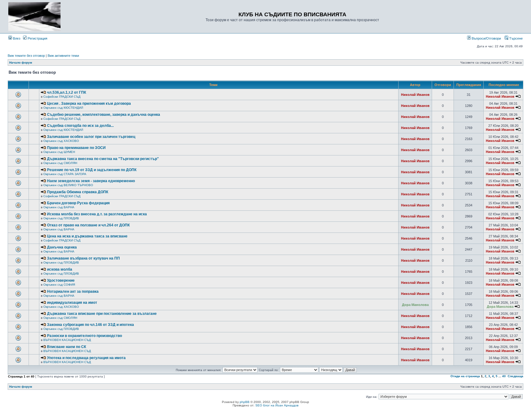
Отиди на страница (465, 376)
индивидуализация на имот (72, 302)
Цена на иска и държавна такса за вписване (87, 236)
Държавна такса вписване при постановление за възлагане (102, 313)
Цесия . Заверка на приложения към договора (89, 103)
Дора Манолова (415, 305)
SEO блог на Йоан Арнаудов (276, 405)
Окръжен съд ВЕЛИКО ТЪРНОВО (68, 185)
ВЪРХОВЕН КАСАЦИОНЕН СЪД (67, 340)
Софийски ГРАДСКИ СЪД (62, 96)
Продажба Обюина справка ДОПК (77, 192)
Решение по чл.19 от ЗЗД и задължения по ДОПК (91, 170)
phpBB (245, 402)
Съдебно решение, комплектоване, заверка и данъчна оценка (103, 114)
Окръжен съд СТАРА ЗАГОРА (64, 174)
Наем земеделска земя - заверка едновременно (91, 181)
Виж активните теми (63, 55)
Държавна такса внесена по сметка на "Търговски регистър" (103, 159)
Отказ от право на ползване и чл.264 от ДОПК (88, 225)
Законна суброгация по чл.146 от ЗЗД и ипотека (90, 325)
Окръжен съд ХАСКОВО (61, 141)
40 (504, 376)
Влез (16, 38)
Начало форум (20, 62)
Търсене (515, 38)
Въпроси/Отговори (486, 38)
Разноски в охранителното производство (84, 336)
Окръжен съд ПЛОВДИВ (61, 218)
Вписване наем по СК (66, 347)
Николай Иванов (415, 94)
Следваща (515, 376)
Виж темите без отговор (26, 55)
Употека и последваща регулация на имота (86, 358)
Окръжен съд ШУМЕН (59, 152)
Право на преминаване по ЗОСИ (76, 148)
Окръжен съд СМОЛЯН (60, 163)
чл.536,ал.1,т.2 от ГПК (66, 92)
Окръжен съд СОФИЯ (59, 284)
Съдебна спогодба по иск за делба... (80, 125)
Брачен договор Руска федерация (78, 203)
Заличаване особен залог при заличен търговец (91, 137)
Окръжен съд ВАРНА (58, 207)
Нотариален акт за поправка (73, 291)
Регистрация (37, 38)
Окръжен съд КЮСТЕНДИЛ (63, 107)
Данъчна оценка (62, 247)
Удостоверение (61, 280)
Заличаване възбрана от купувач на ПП (83, 258)
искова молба (59, 269)
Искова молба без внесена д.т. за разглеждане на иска (97, 214)
